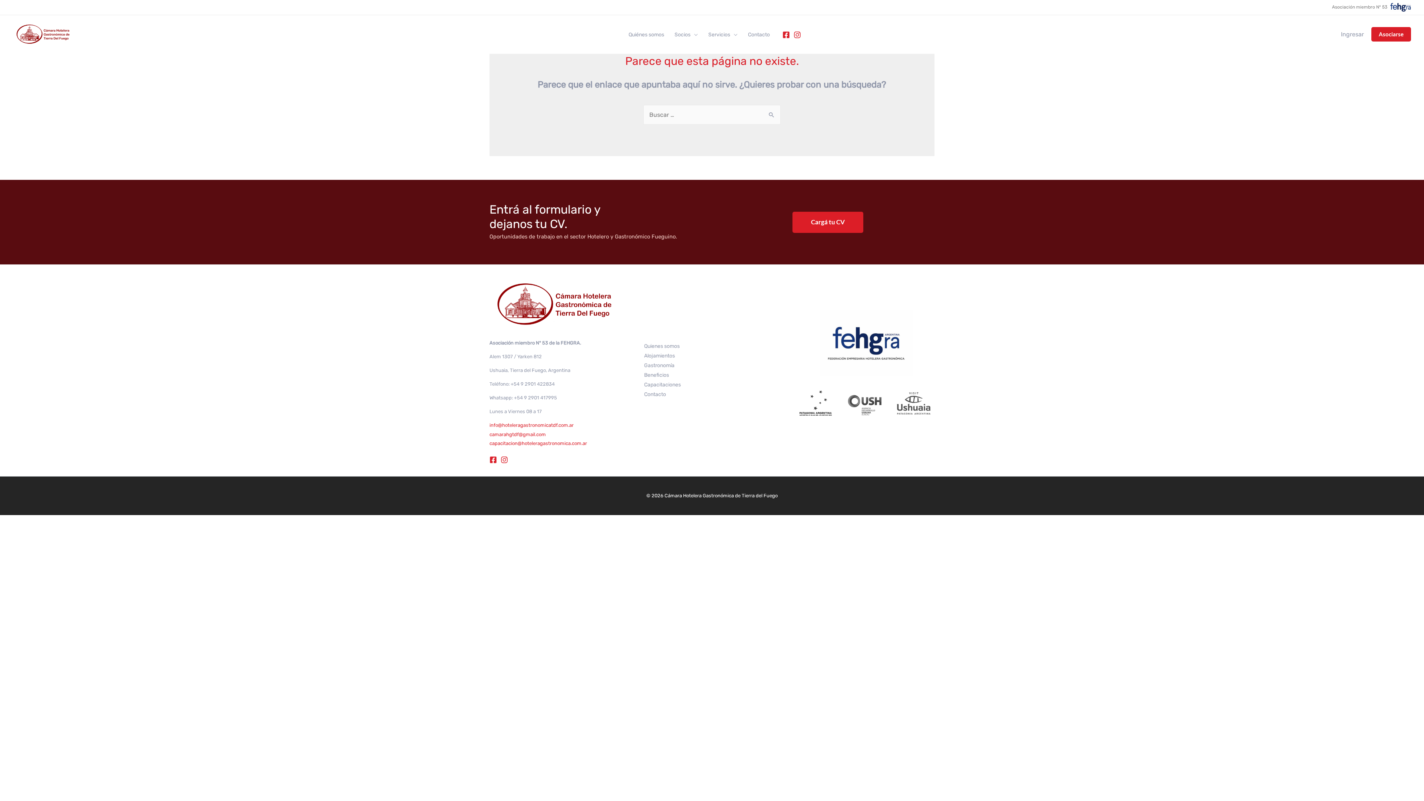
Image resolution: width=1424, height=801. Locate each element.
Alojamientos (659, 356)
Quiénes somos (646, 34)
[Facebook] (786, 35)
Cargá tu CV (828, 222)
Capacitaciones (662, 385)
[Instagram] (797, 35)
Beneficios (656, 375)
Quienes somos (662, 346)
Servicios (719, 34)
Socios (682, 34)
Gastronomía (659, 365)
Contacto (759, 34)
